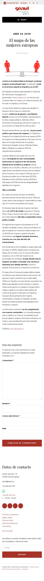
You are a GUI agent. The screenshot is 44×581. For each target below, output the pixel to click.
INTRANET (24, 3)
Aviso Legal (34, 567)
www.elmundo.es (16, 329)
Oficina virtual (7, 520)
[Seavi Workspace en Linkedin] (10, 505)
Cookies (25, 569)
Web (4, 428)
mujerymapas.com (19, 98)
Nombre (6, 404)
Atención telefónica (10, 523)
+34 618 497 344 (8, 495)
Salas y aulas (7, 517)
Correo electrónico (11, 416)
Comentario (8, 360)
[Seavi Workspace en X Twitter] (20, 505)
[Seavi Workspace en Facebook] (4, 505)
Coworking (6, 526)
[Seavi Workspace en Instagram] (15, 505)
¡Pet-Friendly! (7, 531)
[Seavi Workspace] (22, 12)
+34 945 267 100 (12, 3)
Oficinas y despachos (10, 515)
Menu (24, 20)
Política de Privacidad (11, 569)
